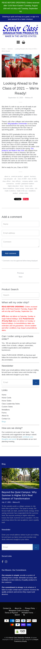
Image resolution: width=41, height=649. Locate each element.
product (15, 193)
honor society (19, 188)
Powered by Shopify (20, 641)
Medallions (6, 410)
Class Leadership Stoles (11, 404)
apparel (26, 176)
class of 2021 (32, 179)
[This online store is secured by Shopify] (20, 633)
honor (21, 186)
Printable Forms (27, 612)
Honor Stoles (6, 401)
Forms (4, 413)
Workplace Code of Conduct (19, 610)
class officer (7, 181)
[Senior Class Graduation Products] (20, 31)
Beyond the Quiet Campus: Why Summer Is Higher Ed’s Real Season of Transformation (19, 495)
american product (17, 176)
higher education (13, 186)
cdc (15, 179)
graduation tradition (27, 183)
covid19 (17, 183)
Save (26, 199)
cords (36, 181)
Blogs (4, 422)
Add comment (10, 253)
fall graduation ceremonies (17, 123)
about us (7, 176)
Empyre (35, 639)
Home (3, 49)
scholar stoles (23, 193)
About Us (5, 416)
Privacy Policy (30, 608)
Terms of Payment (11, 612)
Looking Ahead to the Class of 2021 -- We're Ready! (20, 88)
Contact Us (6, 419)
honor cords (28, 186)
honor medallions (8, 188)
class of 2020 (22, 179)
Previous (20, 273)
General (10, 49)
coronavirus (10, 183)
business (33, 176)
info (36, 188)
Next (20, 277)
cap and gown (8, 179)
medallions (32, 191)
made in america (10, 191)
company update (27, 181)
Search (17, 615)
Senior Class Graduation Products (19, 637)
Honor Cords (6, 398)
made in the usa (22, 191)
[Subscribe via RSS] (24, 615)
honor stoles (30, 188)
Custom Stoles (7, 407)
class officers (16, 181)
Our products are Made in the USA (18, 149)
